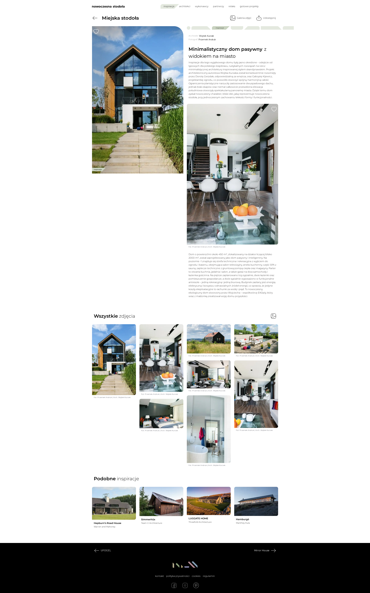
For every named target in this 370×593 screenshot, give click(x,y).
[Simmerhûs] (161, 501)
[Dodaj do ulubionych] (96, 31)
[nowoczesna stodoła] (108, 6)
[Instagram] (185, 585)
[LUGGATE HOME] (209, 501)
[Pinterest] (196, 585)
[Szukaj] (269, 6)
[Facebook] (174, 585)
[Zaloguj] (276, 6)
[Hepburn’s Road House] (114, 503)
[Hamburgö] (256, 501)
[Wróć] (95, 18)
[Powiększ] (137, 100)
